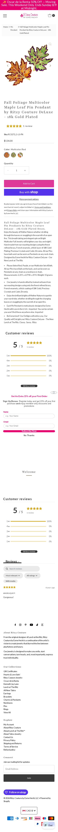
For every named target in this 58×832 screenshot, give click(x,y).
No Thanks (29, 435)
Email (6, 422)
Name (5, 412)
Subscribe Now (29, 431)
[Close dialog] (54, 392)
